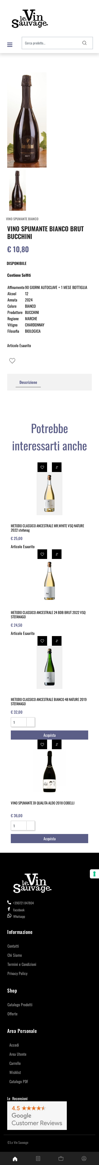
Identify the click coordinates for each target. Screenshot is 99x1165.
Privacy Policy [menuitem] (17, 973)
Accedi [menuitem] (14, 1045)
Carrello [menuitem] (15, 1063)
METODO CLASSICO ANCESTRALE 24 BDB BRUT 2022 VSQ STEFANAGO (48, 614)
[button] (85, 43)
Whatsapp (19, 916)
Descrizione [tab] (28, 382)
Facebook (19, 909)
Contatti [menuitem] (13, 946)
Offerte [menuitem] (12, 1014)
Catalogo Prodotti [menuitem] (19, 1004)
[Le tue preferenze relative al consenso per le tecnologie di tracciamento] (94, 873)
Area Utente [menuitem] (17, 1054)
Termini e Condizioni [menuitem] (21, 964)
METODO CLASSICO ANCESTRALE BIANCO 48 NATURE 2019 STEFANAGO (49, 701)
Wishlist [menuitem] (15, 1072)
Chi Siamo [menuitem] (14, 955)
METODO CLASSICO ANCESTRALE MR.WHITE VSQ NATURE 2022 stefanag (47, 528)
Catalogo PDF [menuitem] (18, 1081)
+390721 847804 (23, 902)
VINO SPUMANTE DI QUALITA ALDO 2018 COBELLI (42, 802)
